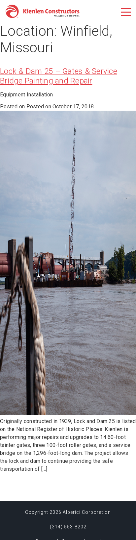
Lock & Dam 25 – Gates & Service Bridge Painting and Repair (58, 76)
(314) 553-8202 (68, 526)
